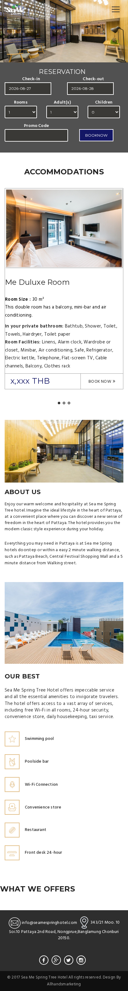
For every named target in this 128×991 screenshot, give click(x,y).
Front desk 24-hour (43, 852)
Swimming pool (39, 738)
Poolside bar (37, 761)
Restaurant (35, 829)
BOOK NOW (100, 381)
